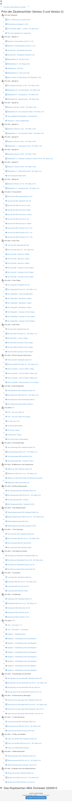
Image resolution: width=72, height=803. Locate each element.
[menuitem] (1, 4)
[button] (1, 2)
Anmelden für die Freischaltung (36, 798)
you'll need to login (43, 795)
